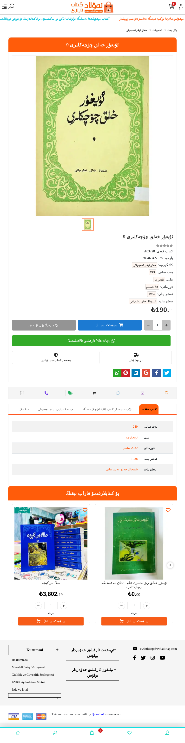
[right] (170, 565)
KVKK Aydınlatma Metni (28, 682)
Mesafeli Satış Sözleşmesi (28, 667)
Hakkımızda (20, 660)
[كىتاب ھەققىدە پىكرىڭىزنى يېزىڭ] (117, 393)
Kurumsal (34, 650)
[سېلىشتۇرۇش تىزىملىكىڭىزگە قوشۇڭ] (94, 393)
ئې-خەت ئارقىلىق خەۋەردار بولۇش (92, 653)
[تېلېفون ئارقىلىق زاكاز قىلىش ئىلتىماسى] (45, 393)
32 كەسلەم (130, 448)
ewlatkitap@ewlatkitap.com (158, 648)
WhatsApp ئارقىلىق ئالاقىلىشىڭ (88, 341)
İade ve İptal (20, 689)
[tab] (149, 409)
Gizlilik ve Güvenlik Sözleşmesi (33, 674)
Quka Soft (98, 714)
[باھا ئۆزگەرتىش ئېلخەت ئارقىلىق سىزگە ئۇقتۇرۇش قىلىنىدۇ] (70, 393)
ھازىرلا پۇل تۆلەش (41, 325)
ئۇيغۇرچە (132, 437)
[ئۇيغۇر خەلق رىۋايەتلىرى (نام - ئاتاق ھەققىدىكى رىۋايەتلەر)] (134, 543)
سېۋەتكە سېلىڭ (107, 325)
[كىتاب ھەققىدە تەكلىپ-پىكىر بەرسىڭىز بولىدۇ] (21, 393)
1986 (134, 459)
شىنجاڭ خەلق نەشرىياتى (122, 469)
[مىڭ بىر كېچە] (50, 543)
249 (135, 426)
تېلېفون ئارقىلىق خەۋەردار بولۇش (92, 672)
